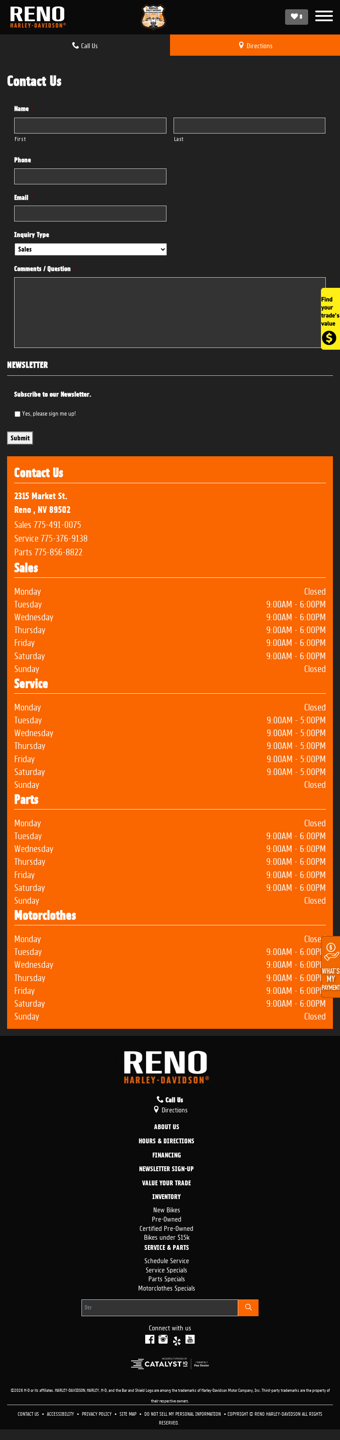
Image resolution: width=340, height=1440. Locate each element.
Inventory (166, 1197)
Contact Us (29, 1413)
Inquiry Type (31, 234)
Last (179, 138)
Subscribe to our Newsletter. (52, 394)
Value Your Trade (166, 1184)
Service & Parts (166, 1248)
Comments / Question (45, 268)
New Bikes (166, 1209)
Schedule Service (166, 1260)
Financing (166, 1156)
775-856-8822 (58, 551)
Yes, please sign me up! (49, 412)
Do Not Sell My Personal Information (183, 1413)
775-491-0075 (57, 523)
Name (24, 108)
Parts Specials (166, 1278)
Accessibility (61, 1413)
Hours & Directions (166, 1142)
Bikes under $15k (166, 1236)
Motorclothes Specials (166, 1287)
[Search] (248, 1307)
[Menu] (324, 17)
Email (23, 197)
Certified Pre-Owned (166, 1227)
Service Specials (166, 1269)
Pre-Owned (167, 1218)
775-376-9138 (64, 537)
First (20, 138)
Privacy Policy (97, 1413)
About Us (166, 1127)
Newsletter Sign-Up (166, 1169)
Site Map (129, 1413)
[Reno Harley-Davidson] (40, 17)
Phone (22, 160)
